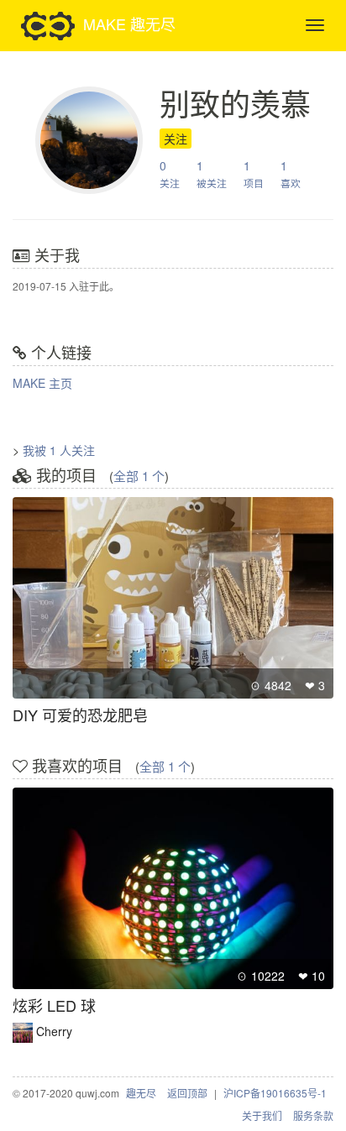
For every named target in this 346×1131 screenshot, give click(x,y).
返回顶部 (187, 1093)
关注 (175, 138)
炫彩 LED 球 (54, 1005)
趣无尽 (141, 1093)
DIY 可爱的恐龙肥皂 (80, 714)
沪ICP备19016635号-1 (275, 1093)
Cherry (54, 1031)
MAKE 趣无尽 (129, 23)
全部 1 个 (139, 475)
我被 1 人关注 (59, 450)
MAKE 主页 (42, 382)
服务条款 (313, 1115)
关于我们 (262, 1115)
